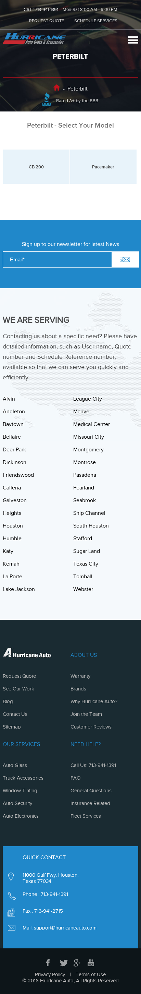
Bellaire (12, 437)
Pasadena (84, 475)
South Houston (91, 526)
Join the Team (86, 714)
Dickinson (14, 462)
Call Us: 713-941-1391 (93, 765)
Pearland (83, 488)
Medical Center (91, 424)
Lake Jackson (19, 589)
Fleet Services (85, 816)
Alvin (9, 399)
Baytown (13, 424)
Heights (12, 513)
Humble (12, 538)
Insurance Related (90, 803)
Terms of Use (91, 974)
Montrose (84, 462)
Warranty (80, 676)
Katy (8, 551)
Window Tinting (20, 790)
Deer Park (14, 450)
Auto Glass (15, 765)
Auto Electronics (21, 816)
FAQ (75, 778)
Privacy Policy (50, 974)
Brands (78, 688)
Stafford (82, 538)
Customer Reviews (91, 727)
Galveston (15, 500)
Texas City (85, 564)
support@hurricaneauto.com (65, 928)
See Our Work (18, 688)
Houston (13, 526)
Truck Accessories (23, 778)
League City (87, 399)
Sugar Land (86, 551)
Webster (83, 589)
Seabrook (84, 500)
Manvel (82, 412)
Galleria (12, 488)
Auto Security (17, 803)
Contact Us (15, 714)
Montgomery (88, 450)
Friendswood (18, 475)
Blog (8, 701)
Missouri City (88, 437)
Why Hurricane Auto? (93, 701)
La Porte (12, 576)
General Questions (91, 790)
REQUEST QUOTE (46, 20)
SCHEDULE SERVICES (95, 20)
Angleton (14, 412)
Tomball (82, 576)
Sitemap (12, 727)
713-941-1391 (46, 9)
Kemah (11, 564)
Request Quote (19, 676)
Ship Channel (89, 513)
